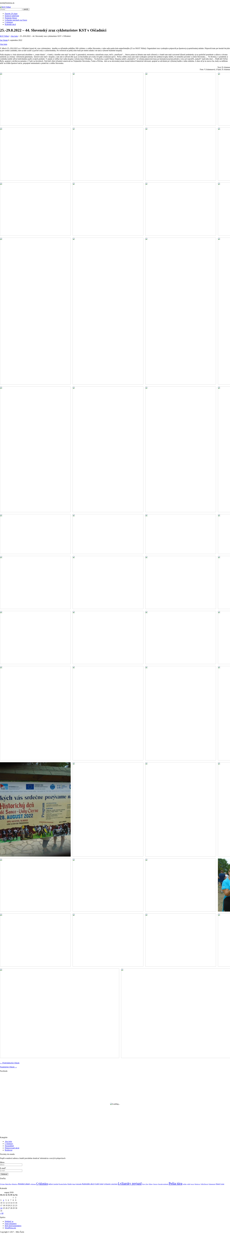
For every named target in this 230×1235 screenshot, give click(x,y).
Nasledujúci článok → (8, 1067)
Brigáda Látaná (24, 1184)
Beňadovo (15, 1184)
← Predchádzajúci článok (9, 1063)
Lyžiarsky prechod (111, 1184)
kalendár (79, 1184)
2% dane (2, 1184)
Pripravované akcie (12, 1148)
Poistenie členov (11, 18)
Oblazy (151, 1184)
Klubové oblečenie (12, 16)
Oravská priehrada (163, 1184)
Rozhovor (8, 1150)
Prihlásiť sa (9, 1221)
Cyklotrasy (9, 22)
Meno (2, 1162)
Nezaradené (9, 1146)
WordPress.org (10, 1228)
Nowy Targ (145, 1184)
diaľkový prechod (53, 1184)
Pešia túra (175, 1183)
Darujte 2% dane (11, 14)
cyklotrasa (33, 1184)
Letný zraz (99, 1184)
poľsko (185, 1184)
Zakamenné (212, 1184)
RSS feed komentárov (13, 1226)
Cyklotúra (42, 1183)
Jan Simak (4, 40)
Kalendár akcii (88, 1184)
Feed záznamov (11, 1224)
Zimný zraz (220, 1184)
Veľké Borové (204, 1184)
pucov (192, 1184)
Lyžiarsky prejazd (130, 1183)
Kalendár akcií (10, 24)
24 (1, 1208)
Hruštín (69, 1184)
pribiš (188, 1184)
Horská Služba (63, 1184)
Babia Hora (8, 1184)
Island (74, 1184)
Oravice (155, 1184)
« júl (1, 1213)
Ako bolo (3, 44)
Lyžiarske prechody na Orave (16, 20)
